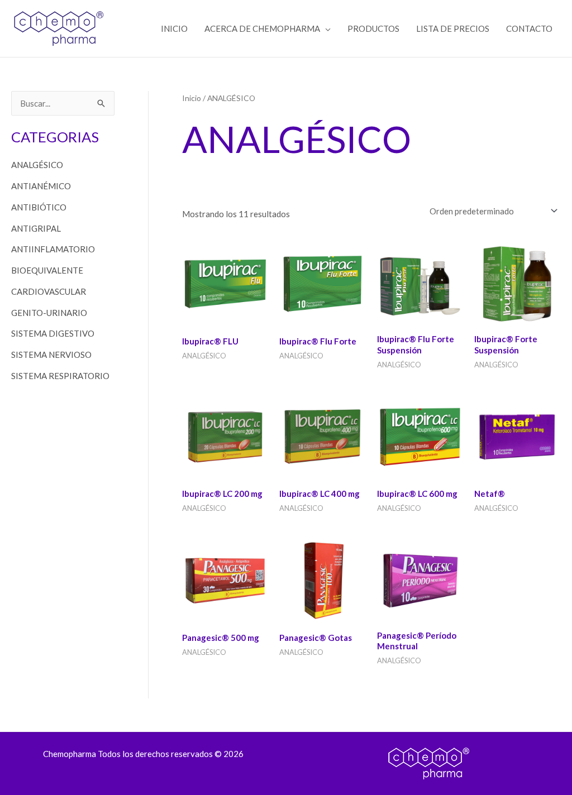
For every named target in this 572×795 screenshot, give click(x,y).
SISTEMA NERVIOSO (51, 354)
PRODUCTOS (373, 28)
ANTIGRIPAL (36, 228)
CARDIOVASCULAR (48, 291)
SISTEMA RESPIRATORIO (60, 376)
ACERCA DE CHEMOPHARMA (262, 28)
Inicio (191, 98)
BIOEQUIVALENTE (47, 270)
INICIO (174, 28)
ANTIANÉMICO (41, 186)
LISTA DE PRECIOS (452, 28)
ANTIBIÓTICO (38, 207)
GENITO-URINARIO (49, 313)
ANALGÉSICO (37, 165)
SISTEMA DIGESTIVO (52, 333)
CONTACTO (529, 28)
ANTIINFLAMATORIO (53, 249)
